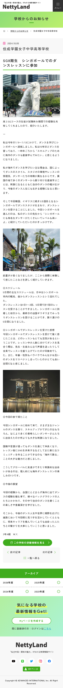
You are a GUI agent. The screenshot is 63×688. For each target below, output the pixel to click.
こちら (47, 628)
